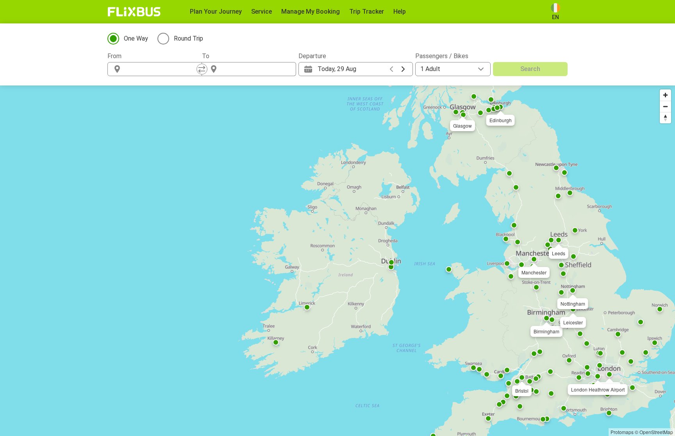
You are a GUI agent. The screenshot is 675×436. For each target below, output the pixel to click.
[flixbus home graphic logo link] (134, 12)
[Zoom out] (665, 106)
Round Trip (188, 38)
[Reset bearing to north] (665, 117)
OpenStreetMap (656, 432)
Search (530, 69)
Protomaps (622, 432)
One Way (136, 38)
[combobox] (162, 69)
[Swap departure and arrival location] (201, 69)
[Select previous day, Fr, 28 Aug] (391, 69)
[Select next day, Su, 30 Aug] (403, 69)
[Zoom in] (665, 95)
